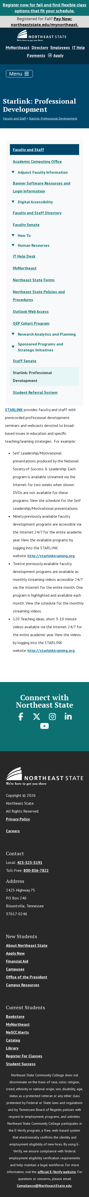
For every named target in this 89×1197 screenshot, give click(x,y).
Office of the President (26, 976)
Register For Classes (24, 1055)
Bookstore (15, 1016)
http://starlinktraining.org (51, 555)
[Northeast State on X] (37, 716)
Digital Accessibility (35, 201)
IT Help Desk (24, 256)
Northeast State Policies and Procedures (39, 295)
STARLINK (14, 409)
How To (24, 235)
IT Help (78, 47)
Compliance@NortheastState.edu (44, 1185)
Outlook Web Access (31, 311)
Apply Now (15, 953)
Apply (58, 55)
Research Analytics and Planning (47, 334)
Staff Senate (24, 360)
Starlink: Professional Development (53, 118)
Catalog (13, 1040)
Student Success (21, 1063)
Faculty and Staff (14, 118)
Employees (60, 47)
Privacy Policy (18, 819)
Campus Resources (22, 984)
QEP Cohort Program (31, 323)
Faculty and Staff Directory (37, 212)
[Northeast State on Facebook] (21, 716)
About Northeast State (26, 945)
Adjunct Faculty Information (43, 172)
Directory (40, 47)
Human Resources (33, 245)
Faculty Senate (26, 224)
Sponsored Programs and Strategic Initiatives (40, 347)
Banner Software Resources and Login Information (41, 187)
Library (12, 1047)
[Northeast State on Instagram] (52, 716)
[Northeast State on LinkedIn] (68, 716)
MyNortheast (17, 47)
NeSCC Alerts (17, 1032)
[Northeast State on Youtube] (44, 726)
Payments (36, 55)
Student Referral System (35, 392)
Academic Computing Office (37, 161)
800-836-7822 (36, 870)
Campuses (15, 969)
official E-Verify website (57, 1172)
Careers (13, 830)
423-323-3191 (29, 862)
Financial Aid (17, 961)
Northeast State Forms (34, 279)
